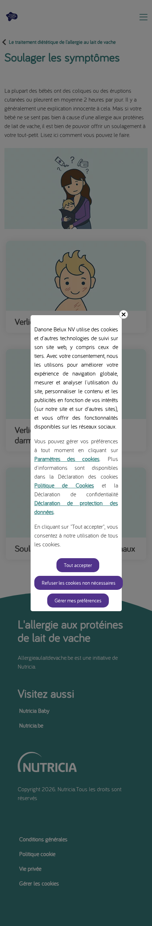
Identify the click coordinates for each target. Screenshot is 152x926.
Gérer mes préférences (78, 600)
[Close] (123, 314)
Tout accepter (78, 565)
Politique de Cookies (64, 485)
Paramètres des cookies (67, 458)
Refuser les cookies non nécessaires (78, 583)
